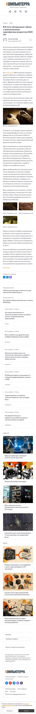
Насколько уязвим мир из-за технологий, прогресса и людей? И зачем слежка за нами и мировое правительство (17, 356)
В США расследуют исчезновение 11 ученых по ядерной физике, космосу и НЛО (18, 377)
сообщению (9, 72)
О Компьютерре (10, 689)
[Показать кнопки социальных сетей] (10, 11)
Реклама (13, 691)
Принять (26, 710)
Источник (6, 267)
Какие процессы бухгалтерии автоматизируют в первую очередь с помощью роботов (17, 620)
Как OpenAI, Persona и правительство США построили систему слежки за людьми (16, 418)
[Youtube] (10, 683)
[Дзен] (21, 683)
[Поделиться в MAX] (10, 277)
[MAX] (17, 683)
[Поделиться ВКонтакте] (4, 277)
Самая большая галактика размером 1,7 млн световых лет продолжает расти (18, 535)
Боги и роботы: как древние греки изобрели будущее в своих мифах (17, 336)
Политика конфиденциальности (15, 694)
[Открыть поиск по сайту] (21, 11)
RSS (6, 691)
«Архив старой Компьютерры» (15, 647)
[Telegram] (14, 683)
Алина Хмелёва (13, 39)
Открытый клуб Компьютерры (15, 481)
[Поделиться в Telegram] (7, 277)
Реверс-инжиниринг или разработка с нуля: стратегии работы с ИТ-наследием (18, 567)
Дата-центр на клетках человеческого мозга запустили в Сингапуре (16, 507)
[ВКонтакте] (6, 683)
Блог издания (22, 689)
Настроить (10, 710)
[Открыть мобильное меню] (26, 11)
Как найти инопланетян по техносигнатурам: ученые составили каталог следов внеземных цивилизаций (18, 315)
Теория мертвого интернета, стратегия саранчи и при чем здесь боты (17, 397)
